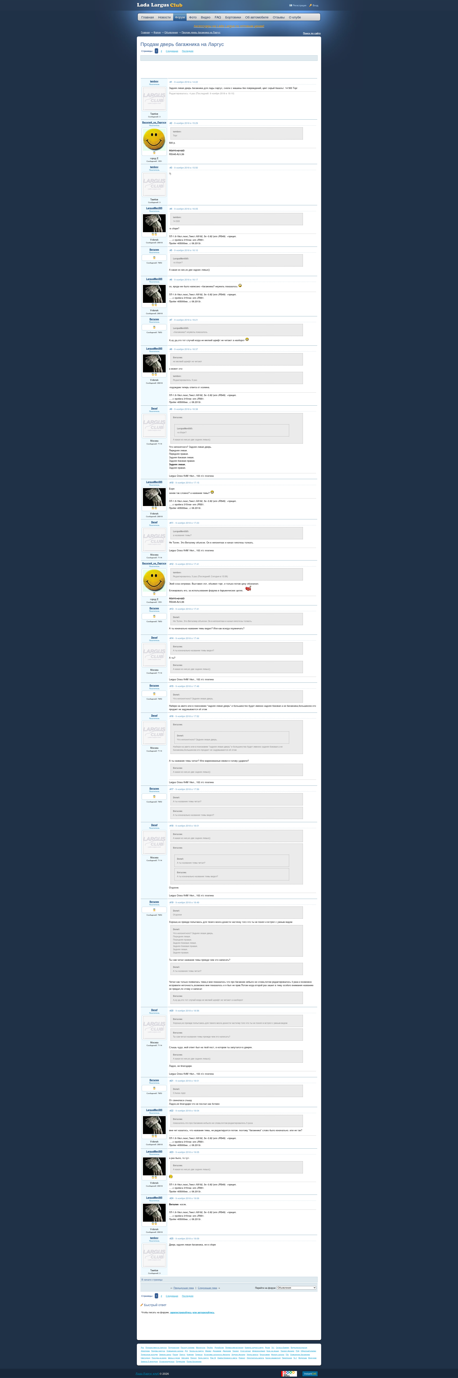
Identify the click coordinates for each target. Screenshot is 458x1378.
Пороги (193, 1358)
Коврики (190, 1354)
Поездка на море (159, 1358)
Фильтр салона (277, 1354)
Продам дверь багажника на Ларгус (201, 32)
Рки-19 (213, 1358)
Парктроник (287, 1358)
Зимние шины (165, 1354)
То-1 (295, 1358)
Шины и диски (174, 1358)
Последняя (187, 50)
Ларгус (182, 1354)
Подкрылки (180, 1361)
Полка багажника (194, 1361)
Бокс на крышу (273, 1351)
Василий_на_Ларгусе (154, 122)
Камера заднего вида (254, 1347)
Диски (267, 1347)
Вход (315, 5)
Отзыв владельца (166, 1361)
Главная (145, 32)
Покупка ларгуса (158, 1351)
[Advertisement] (227, 70)
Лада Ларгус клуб (147, 1374)
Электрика (145, 1351)
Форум (157, 32)
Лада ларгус (203, 1358)
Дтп (186, 1351)
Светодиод (145, 1358)
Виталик (154, 249)
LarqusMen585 (154, 208)
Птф (297, 1351)
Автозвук (185, 1358)
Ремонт (242, 1358)
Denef (154, 408)
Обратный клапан (308, 1351)
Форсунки (312, 1358)
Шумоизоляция (258, 1351)
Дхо (142, 1347)
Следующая (172, 50)
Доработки (219, 1347)
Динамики (217, 1351)
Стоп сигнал (245, 1351)
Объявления (171, 32)
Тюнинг (235, 1351)
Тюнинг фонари (287, 1351)
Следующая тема (207, 1287)
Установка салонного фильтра (217, 1354)
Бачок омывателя (273, 1358)
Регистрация (299, 5)
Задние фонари (238, 1354)
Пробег (210, 1347)
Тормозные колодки (149, 1354)
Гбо (287, 1354)
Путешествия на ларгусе (156, 1347)
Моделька (302, 1358)
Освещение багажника (300, 1354)
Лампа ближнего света (227, 1358)
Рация (175, 1354)
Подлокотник (173, 1347)
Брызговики (265, 1354)
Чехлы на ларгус (196, 1351)
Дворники (227, 1351)
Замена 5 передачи (149, 1361)
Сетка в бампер (282, 1347)
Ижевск (208, 1351)
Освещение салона (175, 1351)
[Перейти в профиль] (154, 109)
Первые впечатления (234, 1347)
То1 (272, 1347)
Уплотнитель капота (255, 1358)
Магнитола (200, 1347)
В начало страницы (152, 1279)
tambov (154, 81)
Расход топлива (187, 1347)
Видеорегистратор (299, 1347)
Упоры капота (252, 1354)
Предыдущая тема (184, 1287)
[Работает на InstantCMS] (310, 1375)
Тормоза (199, 1354)
